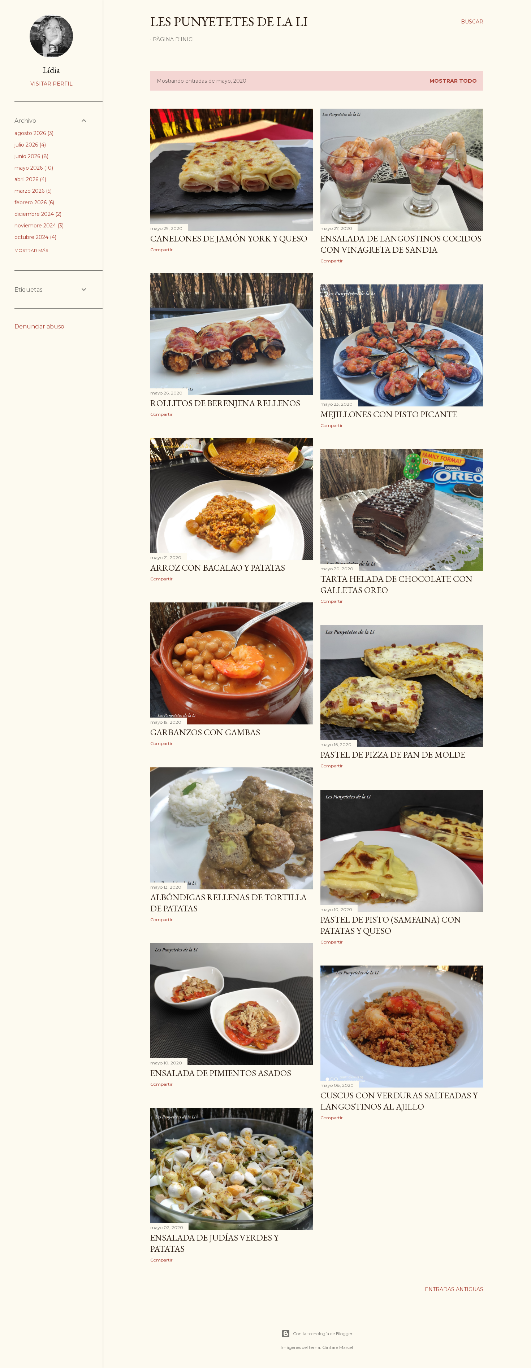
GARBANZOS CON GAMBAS (205, 732)
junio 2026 (30, 156)
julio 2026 (29, 144)
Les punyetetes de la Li (229, 21)
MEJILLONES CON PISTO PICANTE (388, 414)
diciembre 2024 (37, 214)
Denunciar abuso (39, 326)
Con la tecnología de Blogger (323, 1333)
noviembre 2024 (38, 225)
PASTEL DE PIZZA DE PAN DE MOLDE (392, 754)
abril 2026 (29, 179)
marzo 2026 (32, 191)
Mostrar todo (453, 81)
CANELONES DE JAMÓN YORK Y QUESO (228, 238)
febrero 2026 (33, 202)
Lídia (51, 69)
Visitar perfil (51, 83)
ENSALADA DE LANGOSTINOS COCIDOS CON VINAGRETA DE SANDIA (401, 244)
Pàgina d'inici (173, 39)
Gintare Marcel (337, 1347)
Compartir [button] (161, 249)
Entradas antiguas (454, 1289)
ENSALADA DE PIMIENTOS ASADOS (220, 1073)
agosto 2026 (33, 133)
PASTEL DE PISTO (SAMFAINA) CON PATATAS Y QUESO (390, 925)
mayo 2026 (33, 168)
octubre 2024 (34, 237)
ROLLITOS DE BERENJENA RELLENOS (225, 403)
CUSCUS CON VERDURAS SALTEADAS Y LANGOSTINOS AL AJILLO (399, 1101)
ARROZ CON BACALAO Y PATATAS (217, 567)
